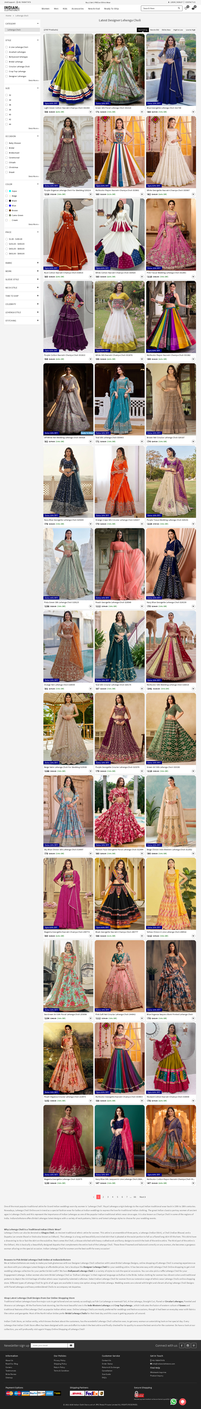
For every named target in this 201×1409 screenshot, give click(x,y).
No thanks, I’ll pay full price (109, 732)
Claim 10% (151, 719)
